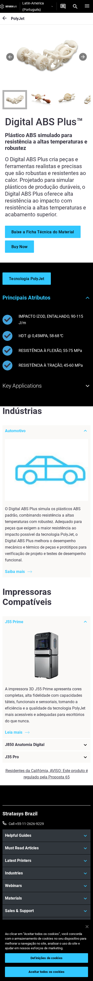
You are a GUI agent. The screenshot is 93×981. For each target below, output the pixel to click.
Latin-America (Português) (33, 6)
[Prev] (10, 57)
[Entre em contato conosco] (63, 6)
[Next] (83, 57)
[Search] (75, 6)
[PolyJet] (6, 18)
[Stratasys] (8, 6)
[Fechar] (87, 926)
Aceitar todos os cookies (46, 972)
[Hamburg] (87, 6)
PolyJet (17, 18)
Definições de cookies (46, 958)
